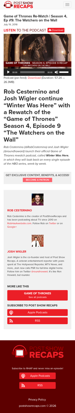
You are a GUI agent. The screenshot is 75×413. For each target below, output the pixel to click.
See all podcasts (37, 295)
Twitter (52, 223)
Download (57, 30)
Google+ (12, 226)
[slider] (64, 71)
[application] (37, 72)
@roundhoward (39, 271)
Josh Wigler (16, 251)
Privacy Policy (37, 399)
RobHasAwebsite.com (19, 223)
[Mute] (56, 72)
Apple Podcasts (37, 312)
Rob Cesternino (19, 210)
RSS (37, 321)
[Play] (8, 72)
